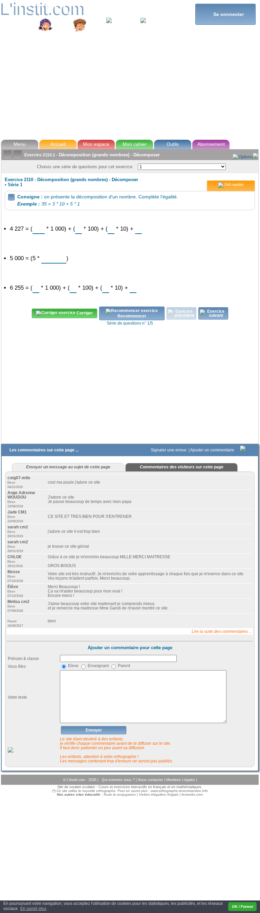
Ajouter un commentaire (212, 450)
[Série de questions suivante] (213, 313)
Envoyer (94, 730)
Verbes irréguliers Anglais (158, 794)
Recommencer (131, 316)
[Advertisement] (129, 86)
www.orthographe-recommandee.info (179, 791)
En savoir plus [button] (33, 908)
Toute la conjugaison (119, 794)
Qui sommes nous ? (119, 780)
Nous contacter (151, 780)
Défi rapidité (233, 184)
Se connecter (226, 14)
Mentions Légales (181, 780)
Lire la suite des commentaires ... (222, 631)
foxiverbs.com (192, 794)
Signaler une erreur (169, 450)
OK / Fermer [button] (242, 907)
